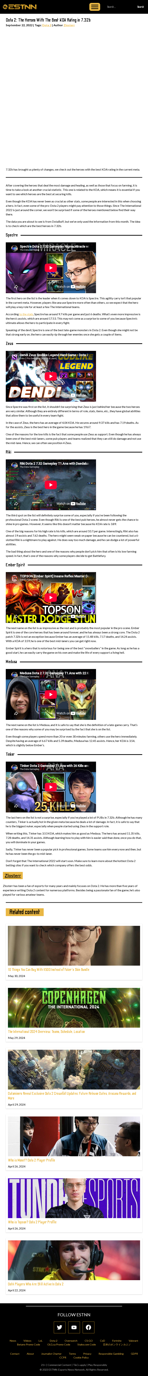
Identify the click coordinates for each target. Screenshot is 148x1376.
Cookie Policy (81, 1357)
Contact (14, 1353)
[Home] (19, 6)
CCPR (62, 1357)
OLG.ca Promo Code (58, 1344)
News (13, 1340)
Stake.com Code (86, 1344)
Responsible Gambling (111, 1353)
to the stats (26, 314)
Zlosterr (69, 25)
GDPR (134, 1353)
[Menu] (94, 7)
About (30, 1353)
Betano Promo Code (28, 1344)
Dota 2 (46, 25)
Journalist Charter (51, 1353)
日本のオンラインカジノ (117, 1344)
